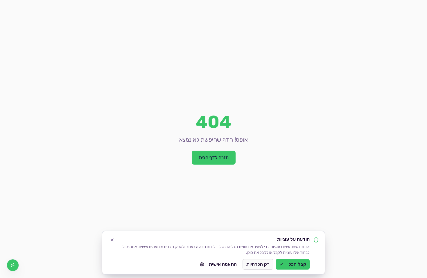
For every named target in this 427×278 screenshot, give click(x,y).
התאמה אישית (223, 264)
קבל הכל (297, 264)
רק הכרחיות (258, 264)
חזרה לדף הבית (214, 157)
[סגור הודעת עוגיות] (112, 240)
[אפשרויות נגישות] (13, 265)
